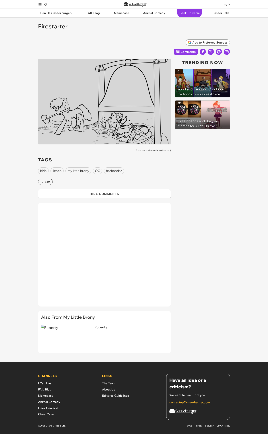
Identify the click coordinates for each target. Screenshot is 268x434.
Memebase (45, 395)
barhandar (164, 150)
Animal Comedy (49, 402)
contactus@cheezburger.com (189, 402)
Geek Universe (48, 408)
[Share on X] (211, 52)
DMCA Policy (223, 425)
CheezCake (46, 414)
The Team (108, 383)
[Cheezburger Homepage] (135, 4)
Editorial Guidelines (115, 395)
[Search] (46, 4)
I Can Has (44, 383)
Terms (188, 425)
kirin (43, 171)
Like (47, 182)
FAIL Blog (44, 389)
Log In (226, 4)
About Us (108, 389)
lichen (57, 171)
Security (209, 425)
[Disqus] (104, 256)
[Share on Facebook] (203, 52)
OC (97, 171)
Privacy (198, 425)
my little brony (78, 171)
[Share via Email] (227, 52)
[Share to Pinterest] (219, 52)
